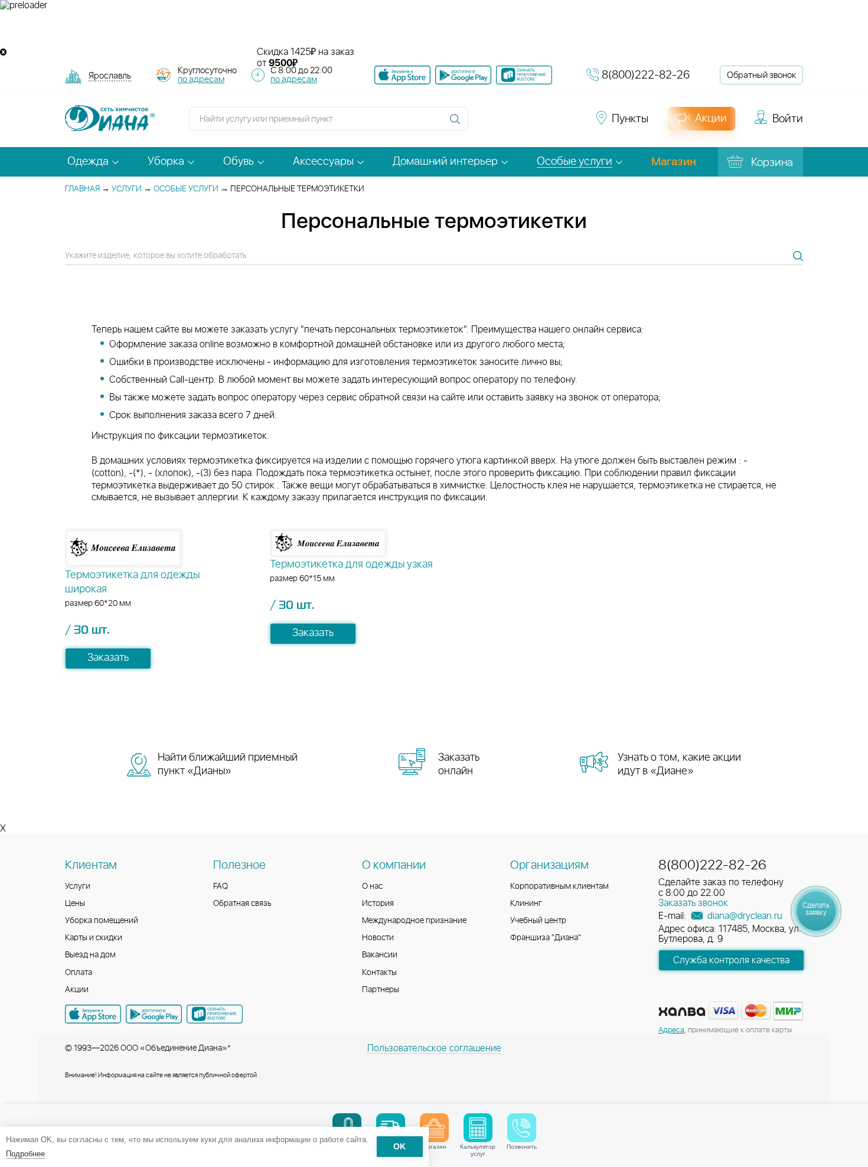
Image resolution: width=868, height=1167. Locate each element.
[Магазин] (434, 1127)
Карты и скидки (93, 938)
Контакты (379, 973)
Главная (82, 189)
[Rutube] (526, 124)
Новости (378, 938)
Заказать (108, 658)
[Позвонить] (521, 1127)
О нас (372, 886)
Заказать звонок (693, 903)
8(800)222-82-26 (646, 75)
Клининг (526, 903)
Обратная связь (242, 903)
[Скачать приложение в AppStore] (93, 1014)
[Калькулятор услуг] (478, 1127)
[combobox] (110, 77)
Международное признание (414, 921)
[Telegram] (547, 124)
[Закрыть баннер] (3, 52)
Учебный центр (538, 921)
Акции (77, 990)
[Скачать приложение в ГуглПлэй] (463, 75)
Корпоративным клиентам (559, 886)
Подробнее (25, 1153)
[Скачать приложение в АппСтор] (402, 75)
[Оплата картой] (682, 1012)
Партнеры (380, 990)
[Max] (567, 124)
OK (399, 1147)
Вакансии (379, 955)
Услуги (127, 189)
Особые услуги (186, 189)
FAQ (220, 886)
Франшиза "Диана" (545, 938)
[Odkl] (504, 124)
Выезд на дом (90, 955)
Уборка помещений (101, 921)
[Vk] (483, 124)
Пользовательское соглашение (434, 1048)
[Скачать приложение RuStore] (524, 75)
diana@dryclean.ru (743, 916)
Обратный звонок (761, 75)
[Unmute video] (434, 29)
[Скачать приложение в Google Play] (154, 1014)
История (378, 903)
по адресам (201, 79)
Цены (75, 903)
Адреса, (672, 1030)
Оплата (78, 973)
